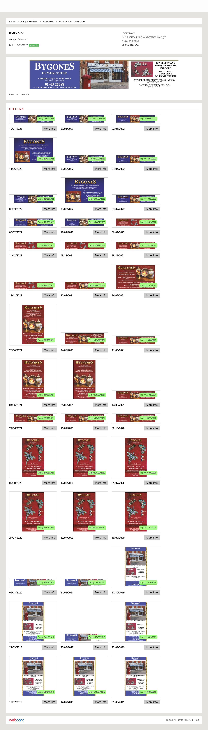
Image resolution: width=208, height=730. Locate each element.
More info (49, 128)
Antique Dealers (29, 21)
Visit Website (131, 45)
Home (12, 21)
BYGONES (48, 21)
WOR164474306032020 (72, 21)
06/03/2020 (16, 33)
